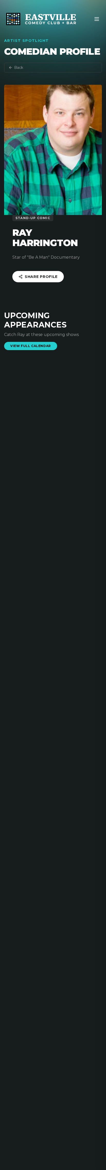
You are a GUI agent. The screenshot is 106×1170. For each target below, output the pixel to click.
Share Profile (41, 276)
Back (18, 67)
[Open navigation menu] (97, 19)
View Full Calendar (30, 346)
